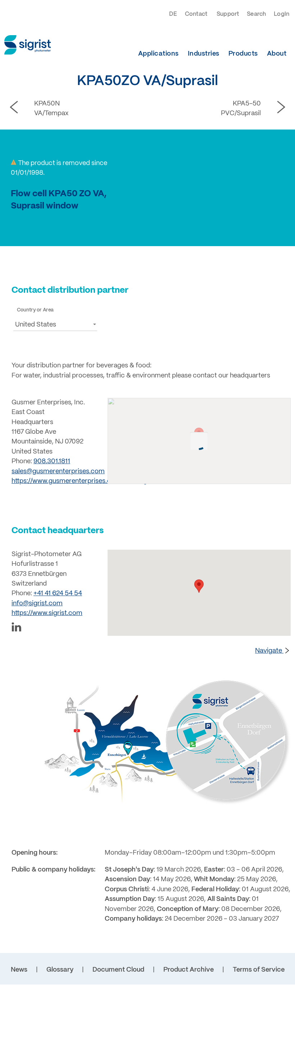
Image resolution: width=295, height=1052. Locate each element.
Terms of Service (259, 970)
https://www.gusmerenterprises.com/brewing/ (80, 481)
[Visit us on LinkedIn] (55, 628)
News (19, 970)
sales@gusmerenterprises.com (58, 472)
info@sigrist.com (37, 604)
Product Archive (188, 970)
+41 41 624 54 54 (57, 594)
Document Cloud (118, 970)
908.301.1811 (51, 462)
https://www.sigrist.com (47, 613)
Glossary (59, 970)
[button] (55, 324)
